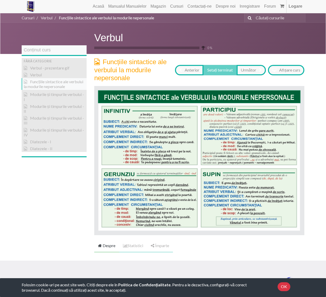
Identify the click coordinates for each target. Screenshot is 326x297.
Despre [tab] (108, 245)
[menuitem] (98, 6)
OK (284, 286)
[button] (54, 61)
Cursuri (28, 17)
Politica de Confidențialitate (144, 284)
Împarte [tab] (161, 245)
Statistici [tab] (135, 245)
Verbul (108, 37)
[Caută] (248, 17)
